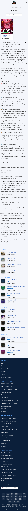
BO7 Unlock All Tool (6, 409)
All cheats (3, 412)
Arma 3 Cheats (5, 395)
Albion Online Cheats (7, 384)
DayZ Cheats (4, 398)
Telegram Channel (6, 377)
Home (8, 8)
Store (2, 363)
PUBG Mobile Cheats (7, 435)
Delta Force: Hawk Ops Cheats (9, 400)
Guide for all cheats (6, 369)
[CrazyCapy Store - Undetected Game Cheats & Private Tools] (14, 2)
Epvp (13, 506)
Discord (3, 374)
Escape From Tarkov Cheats (9, 403)
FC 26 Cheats (4, 461)
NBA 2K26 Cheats (6, 392)
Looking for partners (20, 506)
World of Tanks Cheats (7, 424)
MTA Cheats (4, 432)
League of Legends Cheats (8, 470)
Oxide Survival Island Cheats (9, 429)
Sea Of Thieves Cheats (7, 458)
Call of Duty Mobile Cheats (8, 475)
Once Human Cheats (7, 453)
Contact (23, 504)
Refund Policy (18, 505)
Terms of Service (6, 506)
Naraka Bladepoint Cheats (8, 418)
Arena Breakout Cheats (7, 386)
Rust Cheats (4, 427)
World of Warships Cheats (8, 421)
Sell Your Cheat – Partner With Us (11, 504)
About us (3, 366)
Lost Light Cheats (6, 406)
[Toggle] (26, 366)
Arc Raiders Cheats (6, 464)
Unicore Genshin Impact (6, 36)
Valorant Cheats (5, 438)
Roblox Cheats (5, 443)
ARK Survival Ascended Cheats (9, 389)
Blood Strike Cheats (6, 456)
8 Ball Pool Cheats (6, 467)
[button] (2, 2)
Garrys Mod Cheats (6, 472)
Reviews (3, 371)
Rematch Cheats (5, 441)
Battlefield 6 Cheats (6, 478)
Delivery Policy (10, 505)
